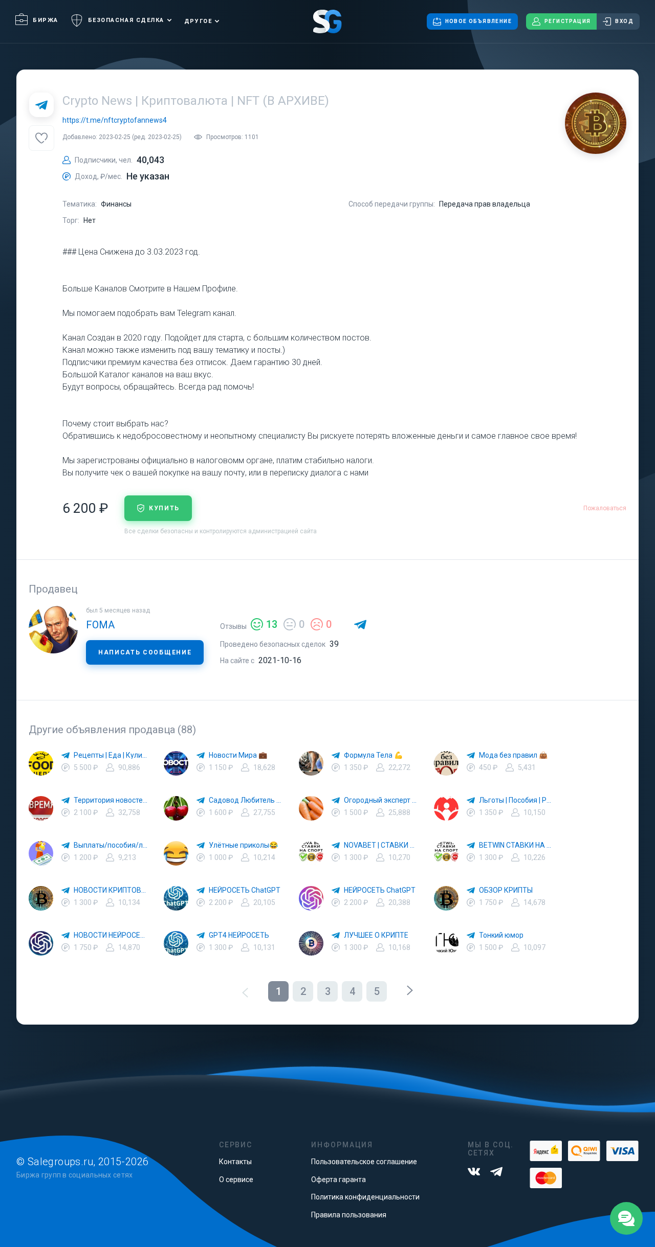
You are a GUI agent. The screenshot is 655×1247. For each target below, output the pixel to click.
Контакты (235, 1162)
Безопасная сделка (126, 20)
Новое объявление (478, 21)
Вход (624, 21)
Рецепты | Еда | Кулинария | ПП (110, 755)
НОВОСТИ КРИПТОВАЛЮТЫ (110, 890)
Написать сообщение (144, 652)
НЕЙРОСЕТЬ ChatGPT (244, 890)
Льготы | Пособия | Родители (516, 800)
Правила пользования (348, 1215)
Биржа (45, 20)
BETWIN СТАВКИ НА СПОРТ (516, 845)
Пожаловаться (604, 508)
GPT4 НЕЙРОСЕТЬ (239, 935)
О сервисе (236, 1179)
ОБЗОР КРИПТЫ (506, 890)
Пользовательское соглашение (364, 1162)
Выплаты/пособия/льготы (110, 845)
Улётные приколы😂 (243, 845)
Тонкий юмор (501, 935)
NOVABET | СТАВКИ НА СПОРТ (381, 845)
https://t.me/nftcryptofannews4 (114, 120)
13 (271, 624)
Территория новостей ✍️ (110, 800)
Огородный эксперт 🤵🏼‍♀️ (381, 800)
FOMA (100, 625)
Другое (198, 21)
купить (164, 508)
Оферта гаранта (338, 1179)
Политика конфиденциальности (365, 1197)
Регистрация (567, 21)
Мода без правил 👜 (513, 755)
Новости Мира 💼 (238, 755)
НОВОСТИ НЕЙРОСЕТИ (110, 935)
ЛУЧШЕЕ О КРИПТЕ (376, 935)
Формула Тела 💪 (373, 755)
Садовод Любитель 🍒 (245, 800)
